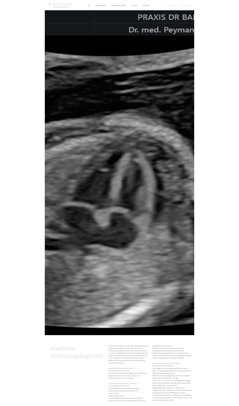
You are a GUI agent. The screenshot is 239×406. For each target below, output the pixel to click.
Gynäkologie (101, 5)
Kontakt (146, 5)
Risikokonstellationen (162, 381)
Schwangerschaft (118, 5)
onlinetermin (172, 5)
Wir (89, 5)
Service (134, 5)
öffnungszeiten (185, 5)
